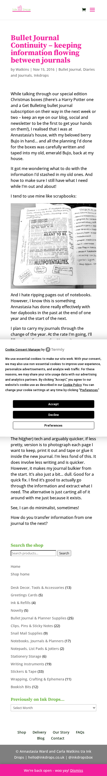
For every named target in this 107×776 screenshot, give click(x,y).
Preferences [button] (89, 390)
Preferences (53, 425)
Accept (53, 404)
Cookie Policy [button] (72, 385)
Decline (53, 414)
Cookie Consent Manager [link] (23, 349)
